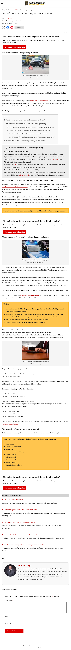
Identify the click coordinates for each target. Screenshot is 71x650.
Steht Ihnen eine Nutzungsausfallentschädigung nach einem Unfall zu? (24, 545)
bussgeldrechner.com (7, 10)
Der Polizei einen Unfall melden (13, 500)
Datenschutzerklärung (28, 645)
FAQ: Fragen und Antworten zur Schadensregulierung (26, 123)
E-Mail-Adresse (10, 623)
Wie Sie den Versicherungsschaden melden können (30, 134)
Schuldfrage (56, 159)
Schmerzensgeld (24, 175)
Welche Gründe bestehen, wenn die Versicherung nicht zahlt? (34, 137)
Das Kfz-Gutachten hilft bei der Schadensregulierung (19, 522)
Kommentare (19, 27)
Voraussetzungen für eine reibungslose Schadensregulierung (30, 130)
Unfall (16, 10)
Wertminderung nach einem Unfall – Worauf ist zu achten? (21, 510)
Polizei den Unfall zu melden (29, 295)
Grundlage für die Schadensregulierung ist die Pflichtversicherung (32, 127)
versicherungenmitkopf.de (10, 424)
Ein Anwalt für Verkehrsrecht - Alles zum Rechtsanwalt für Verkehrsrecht (25, 535)
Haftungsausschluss (44, 645)
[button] (3, 27)
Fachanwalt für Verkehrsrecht (39, 101)
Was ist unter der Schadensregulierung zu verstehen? (25, 120)
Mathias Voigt (8, 18)
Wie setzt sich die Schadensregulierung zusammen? (25, 140)
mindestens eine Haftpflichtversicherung (15, 187)
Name (7, 616)
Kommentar (9, 600)
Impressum (36, 645)
